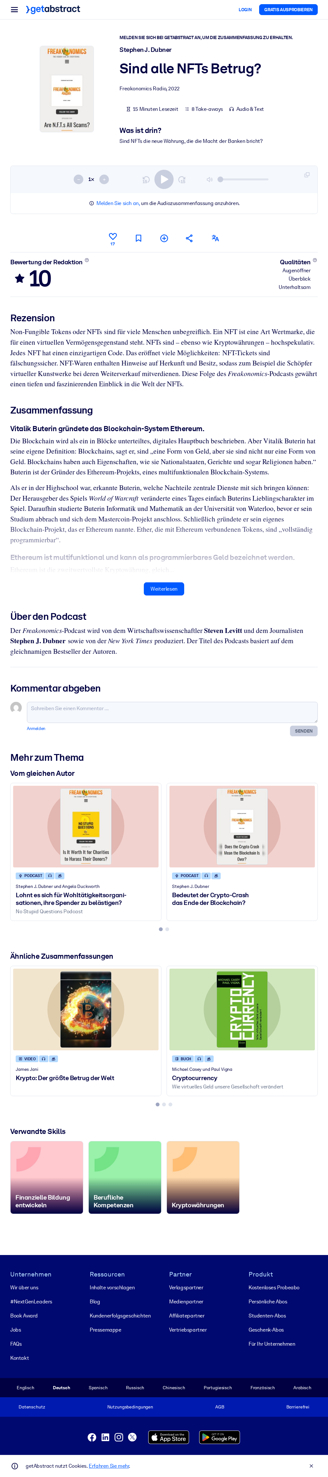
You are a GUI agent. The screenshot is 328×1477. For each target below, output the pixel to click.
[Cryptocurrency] (242, 1009)
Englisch (25, 1387)
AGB (219, 1406)
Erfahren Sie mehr (109, 1466)
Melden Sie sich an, (118, 203)
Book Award (24, 1316)
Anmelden (36, 728)
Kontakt (19, 1358)
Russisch (135, 1387)
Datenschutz (32, 1406)
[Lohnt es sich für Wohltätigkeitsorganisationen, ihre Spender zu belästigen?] (86, 826)
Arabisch (302, 1387)
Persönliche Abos (268, 1302)
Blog (95, 1302)
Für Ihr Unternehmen (272, 1344)
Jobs (15, 1330)
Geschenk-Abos (266, 1330)
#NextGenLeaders (31, 1302)
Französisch (262, 1387)
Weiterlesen (164, 589)
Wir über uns (24, 1287)
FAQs (15, 1344)
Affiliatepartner (187, 1316)
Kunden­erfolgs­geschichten (120, 1316)
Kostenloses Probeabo (274, 1287)
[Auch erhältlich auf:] (215, 238)
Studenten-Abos (267, 1316)
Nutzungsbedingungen (130, 1406)
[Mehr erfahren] (87, 260)
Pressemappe (105, 1330)
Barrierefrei (297, 1406)
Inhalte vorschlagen (112, 1287)
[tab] (161, 929)
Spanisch (98, 1387)
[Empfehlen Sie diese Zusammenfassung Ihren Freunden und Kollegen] (189, 238)
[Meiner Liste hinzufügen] (164, 238)
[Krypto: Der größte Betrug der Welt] (86, 1009)
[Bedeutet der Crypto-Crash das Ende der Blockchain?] (242, 826)
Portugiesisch (218, 1387)
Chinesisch (174, 1387)
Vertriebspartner (188, 1330)
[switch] (164, 179)
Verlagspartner (186, 1287)
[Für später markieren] (138, 238)
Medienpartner (186, 1302)
